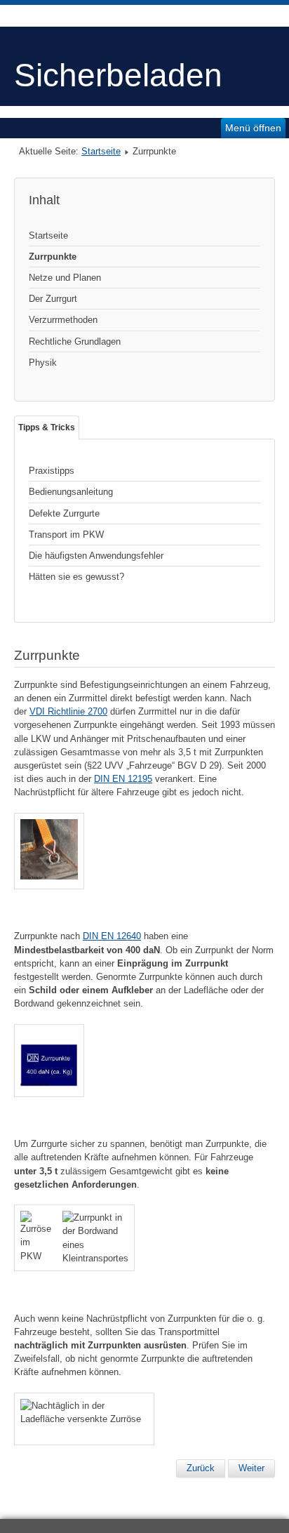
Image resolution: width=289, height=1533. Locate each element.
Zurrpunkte (52, 256)
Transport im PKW (66, 534)
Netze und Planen (65, 277)
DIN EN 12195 (123, 779)
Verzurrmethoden (63, 319)
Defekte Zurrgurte (64, 513)
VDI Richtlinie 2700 (68, 711)
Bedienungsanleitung (71, 491)
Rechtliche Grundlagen (75, 341)
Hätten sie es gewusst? (76, 576)
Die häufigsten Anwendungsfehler (96, 555)
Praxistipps (51, 470)
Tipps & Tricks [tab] (46, 427)
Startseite (101, 151)
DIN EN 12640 (112, 936)
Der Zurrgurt (53, 298)
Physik (43, 362)
